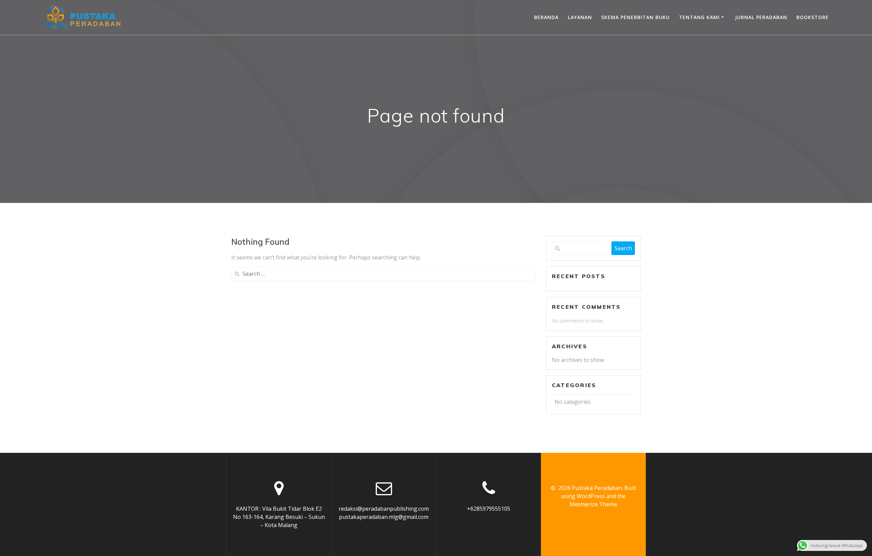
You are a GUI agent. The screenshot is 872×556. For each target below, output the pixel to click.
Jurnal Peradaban (761, 17)
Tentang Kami (699, 17)
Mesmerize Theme (593, 504)
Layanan (580, 17)
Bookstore (812, 17)
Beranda (546, 17)
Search (623, 248)
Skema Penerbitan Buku (635, 17)
